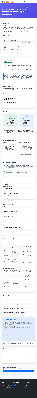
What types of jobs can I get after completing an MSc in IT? (15, 308)
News (14, 388)
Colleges (30, 1)
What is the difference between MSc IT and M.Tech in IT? (14, 300)
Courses (25, 1)
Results (14, 387)
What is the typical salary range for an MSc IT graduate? (14, 312)
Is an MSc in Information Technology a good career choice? (15, 304)
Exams (34, 1)
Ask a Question (18, 370)
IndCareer (3, 7)
